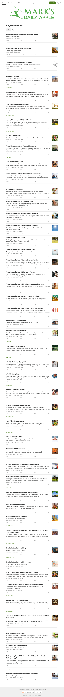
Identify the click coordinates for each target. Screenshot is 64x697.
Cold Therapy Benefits (14, 437)
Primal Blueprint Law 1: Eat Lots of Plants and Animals (24, 308)
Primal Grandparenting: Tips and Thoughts (21, 146)
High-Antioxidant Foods (14, 162)
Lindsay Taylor (17, 538)
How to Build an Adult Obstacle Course (19, 476)
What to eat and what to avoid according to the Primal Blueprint (24, 138)
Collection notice (42, 689)
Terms (36, 689)
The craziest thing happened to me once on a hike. (20, 676)
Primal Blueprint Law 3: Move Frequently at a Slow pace (25, 284)
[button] (4, 3)
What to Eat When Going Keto (16, 362)
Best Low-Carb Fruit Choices (16, 330)
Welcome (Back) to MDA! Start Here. (18, 48)
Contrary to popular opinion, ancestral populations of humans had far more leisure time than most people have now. (27, 240)
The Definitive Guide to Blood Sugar (18, 562)
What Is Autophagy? (13, 374)
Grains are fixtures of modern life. (15, 518)
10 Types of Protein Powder (15, 390)
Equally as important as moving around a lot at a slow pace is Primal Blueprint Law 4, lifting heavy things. (25, 275)
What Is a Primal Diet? (13, 135)
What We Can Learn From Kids (16, 645)
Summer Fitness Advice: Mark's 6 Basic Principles (23, 174)
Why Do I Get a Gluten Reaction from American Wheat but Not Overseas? (27, 617)
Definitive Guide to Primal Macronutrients (20, 92)
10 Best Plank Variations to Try (16, 320)
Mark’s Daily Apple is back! (13, 50)
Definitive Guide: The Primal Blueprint (19, 62)
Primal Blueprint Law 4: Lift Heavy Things (20, 272)
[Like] (7, 154)
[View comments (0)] (22, 69)
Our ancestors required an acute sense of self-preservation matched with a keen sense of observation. (27, 216)
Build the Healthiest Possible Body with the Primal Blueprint (23, 64)
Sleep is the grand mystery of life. (15, 550)
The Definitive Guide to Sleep (16, 548)
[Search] (56, 29)
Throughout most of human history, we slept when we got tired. (24, 252)
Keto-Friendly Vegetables (15, 421)
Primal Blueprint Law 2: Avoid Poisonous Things (23, 296)
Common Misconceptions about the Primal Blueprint (24, 584)
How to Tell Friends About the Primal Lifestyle (22, 572)
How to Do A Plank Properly (15, 346)
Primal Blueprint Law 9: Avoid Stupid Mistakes (22, 213)
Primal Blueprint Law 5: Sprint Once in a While (22, 260)
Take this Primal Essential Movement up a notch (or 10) (22, 322)
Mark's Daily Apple (15, 38)
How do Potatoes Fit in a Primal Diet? (18, 405)
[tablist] (14, 29)
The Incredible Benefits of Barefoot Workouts (22, 673)
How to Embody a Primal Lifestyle (17, 104)
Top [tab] (13, 30)
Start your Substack (29, 692)
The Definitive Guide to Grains (16, 516)
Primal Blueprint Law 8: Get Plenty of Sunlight (22, 225)
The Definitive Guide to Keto (16, 633)
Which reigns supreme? (13, 36)
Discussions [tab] (19, 30)
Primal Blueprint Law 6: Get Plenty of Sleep (21, 249)
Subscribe (52, 3)
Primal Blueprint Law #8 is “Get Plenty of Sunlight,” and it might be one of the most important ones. (27, 228)
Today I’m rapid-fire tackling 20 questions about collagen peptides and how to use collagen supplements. (27, 661)
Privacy (32, 689)
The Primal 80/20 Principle (15, 449)
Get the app (39, 692)
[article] (32, 37)
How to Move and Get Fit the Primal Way (20, 120)
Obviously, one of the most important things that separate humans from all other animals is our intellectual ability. (27, 204)
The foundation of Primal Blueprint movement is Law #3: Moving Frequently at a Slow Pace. (28, 287)
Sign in (59, 3)
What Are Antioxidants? (14, 189)
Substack (25, 695)
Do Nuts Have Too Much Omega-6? (18, 600)
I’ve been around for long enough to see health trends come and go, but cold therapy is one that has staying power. (26, 439)
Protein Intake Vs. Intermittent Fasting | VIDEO (22, 34)
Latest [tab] (8, 30)
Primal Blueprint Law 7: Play (15, 237)
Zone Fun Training (12, 76)
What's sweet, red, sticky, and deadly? (17, 564)
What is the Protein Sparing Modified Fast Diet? (22, 464)
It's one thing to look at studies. (15, 648)
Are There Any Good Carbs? (15, 504)
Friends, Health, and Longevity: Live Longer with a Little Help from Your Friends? (27, 531)
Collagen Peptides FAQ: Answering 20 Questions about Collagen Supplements (25, 657)
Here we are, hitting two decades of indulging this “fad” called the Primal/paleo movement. (24, 587)
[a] (55, 36)
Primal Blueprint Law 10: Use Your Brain (19, 201)
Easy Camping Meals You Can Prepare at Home (22, 492)
